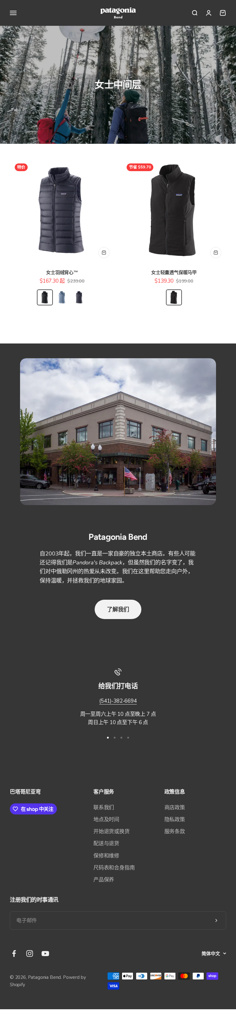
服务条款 (174, 831)
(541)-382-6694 (118, 700)
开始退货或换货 (111, 831)
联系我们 (103, 807)
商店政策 (174, 807)
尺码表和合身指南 (114, 867)
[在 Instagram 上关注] (30, 953)
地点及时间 (106, 819)
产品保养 (103, 879)
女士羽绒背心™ (62, 272)
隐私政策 (174, 819)
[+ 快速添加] (103, 252)
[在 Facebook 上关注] (14, 953)
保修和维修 (106, 855)
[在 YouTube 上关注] (45, 953)
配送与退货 (106, 843)
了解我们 (118, 609)
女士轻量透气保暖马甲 (174, 272)
